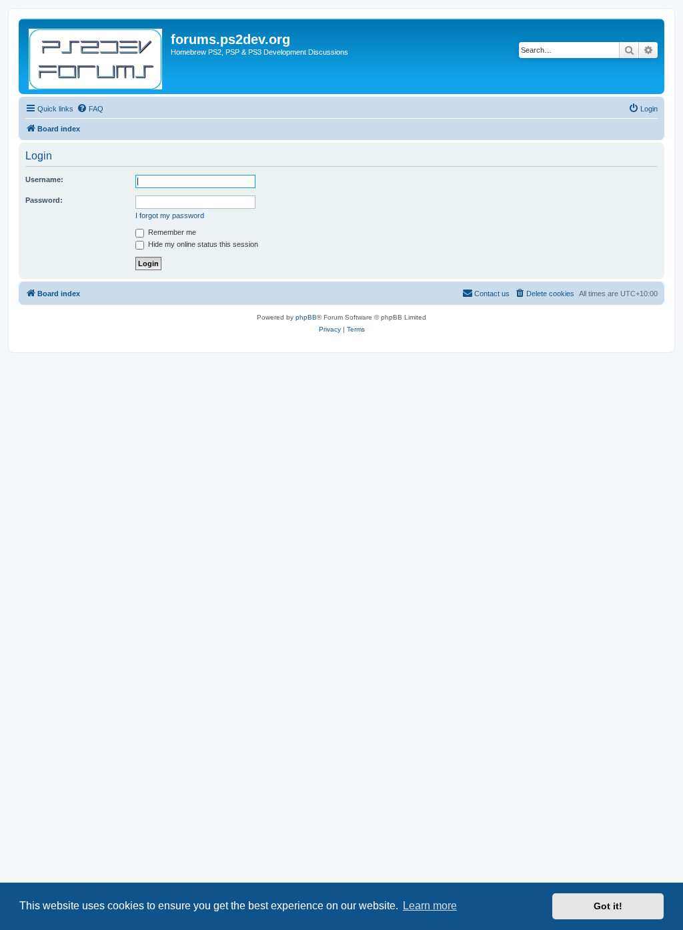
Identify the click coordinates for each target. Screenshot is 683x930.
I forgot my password (169, 215)
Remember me (171, 232)
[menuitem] (90, 109)
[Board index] (96, 56)
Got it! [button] (608, 906)
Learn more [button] (430, 905)
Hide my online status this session (202, 244)
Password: (44, 200)
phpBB (306, 317)
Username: (44, 179)
